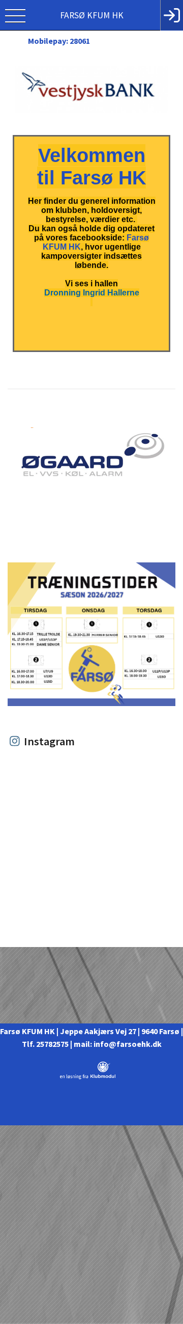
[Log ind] (171, 15)
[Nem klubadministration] (87, 1077)
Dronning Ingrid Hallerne (91, 292)
